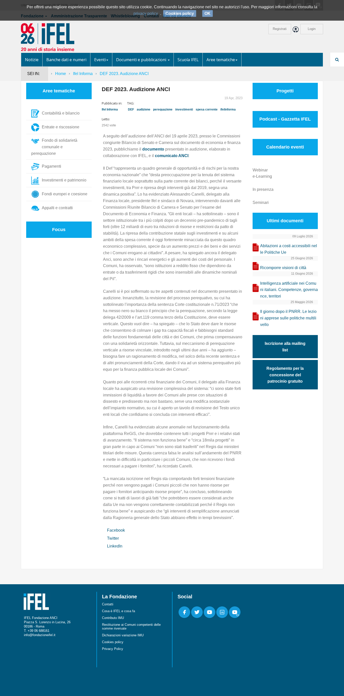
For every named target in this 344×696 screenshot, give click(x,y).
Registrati (280, 29)
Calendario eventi (285, 147)
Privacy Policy (112, 649)
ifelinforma (228, 109)
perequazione (163, 109)
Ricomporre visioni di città (283, 268)
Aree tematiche (221, 59)
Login (312, 29)
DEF (131, 109)
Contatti (107, 604)
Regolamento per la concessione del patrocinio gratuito (285, 375)
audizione (143, 109)
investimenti (184, 109)
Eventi (100, 59)
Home (60, 73)
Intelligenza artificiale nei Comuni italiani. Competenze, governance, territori (289, 290)
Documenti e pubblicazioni (141, 59)
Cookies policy (112, 642)
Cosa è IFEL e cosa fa (118, 611)
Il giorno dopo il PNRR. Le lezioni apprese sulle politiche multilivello (288, 318)
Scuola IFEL (188, 59)
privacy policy (145, 13)
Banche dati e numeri (66, 59)
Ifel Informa (83, 73)
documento (153, 149)
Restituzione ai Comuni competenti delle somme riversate (131, 626)
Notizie (32, 59)
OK (207, 13)
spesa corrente (207, 109)
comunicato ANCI (171, 156)
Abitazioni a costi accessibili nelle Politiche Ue (288, 249)
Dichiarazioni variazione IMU (123, 635)
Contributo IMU (113, 618)
